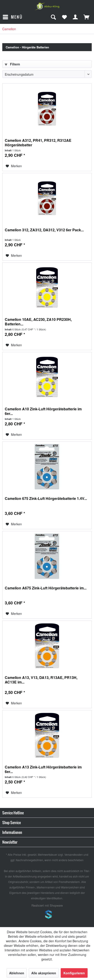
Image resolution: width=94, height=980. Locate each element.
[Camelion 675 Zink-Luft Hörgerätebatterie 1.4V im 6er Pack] (47, 466)
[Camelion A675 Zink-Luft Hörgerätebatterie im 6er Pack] (47, 556)
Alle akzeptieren (43, 973)
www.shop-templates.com (47, 915)
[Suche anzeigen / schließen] (53, 17)
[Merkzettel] (64, 17)
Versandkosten (73, 854)
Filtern (14, 64)
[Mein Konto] (75, 17)
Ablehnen (16, 973)
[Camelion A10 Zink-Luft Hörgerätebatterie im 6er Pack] (47, 377)
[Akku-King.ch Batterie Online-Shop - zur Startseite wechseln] (47, 6)
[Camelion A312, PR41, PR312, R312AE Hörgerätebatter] (47, 108)
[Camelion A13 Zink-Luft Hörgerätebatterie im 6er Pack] (47, 735)
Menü (17, 17)
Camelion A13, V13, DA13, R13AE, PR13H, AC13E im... (41, 679)
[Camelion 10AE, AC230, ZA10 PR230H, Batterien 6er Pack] (47, 287)
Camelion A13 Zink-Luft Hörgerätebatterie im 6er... (43, 769)
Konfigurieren (74, 973)
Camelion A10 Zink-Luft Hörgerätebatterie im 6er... (43, 411)
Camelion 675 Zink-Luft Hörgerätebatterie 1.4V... (46, 498)
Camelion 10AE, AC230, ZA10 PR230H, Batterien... (38, 321)
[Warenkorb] (86, 17)
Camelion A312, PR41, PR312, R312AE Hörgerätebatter (38, 142)
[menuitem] (12, 17)
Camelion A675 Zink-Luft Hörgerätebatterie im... (45, 588)
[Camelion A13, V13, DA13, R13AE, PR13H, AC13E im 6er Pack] (47, 645)
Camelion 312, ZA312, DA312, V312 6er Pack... (44, 230)
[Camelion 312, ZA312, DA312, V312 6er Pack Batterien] (47, 198)
